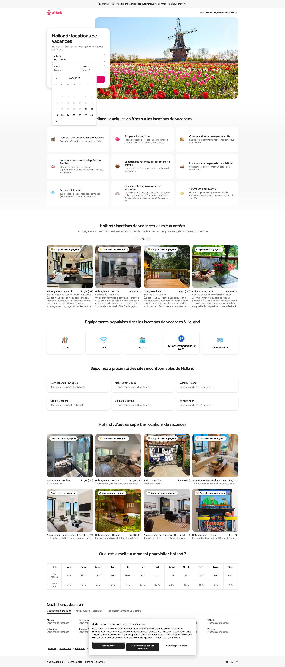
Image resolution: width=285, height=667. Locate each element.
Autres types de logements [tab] (89, 611)
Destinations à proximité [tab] (59, 611)
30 (91, 115)
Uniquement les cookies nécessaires (142, 647)
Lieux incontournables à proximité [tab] (124, 611)
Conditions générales (95, 662)
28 (80, 115)
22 (86, 109)
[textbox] (65, 70)
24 (56, 115)
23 (92, 109)
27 (74, 115)
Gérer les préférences (176, 645)
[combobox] (78, 59)
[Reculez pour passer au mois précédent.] (57, 78)
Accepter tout (108, 645)
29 (86, 115)
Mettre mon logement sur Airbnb (218, 12)
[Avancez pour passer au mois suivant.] (91, 78)
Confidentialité (75, 662)
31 (57, 121)
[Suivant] (148, 239)
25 (62, 115)
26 (68, 115)
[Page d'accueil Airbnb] (54, 12)
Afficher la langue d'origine (173, 4)
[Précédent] (137, 239)
